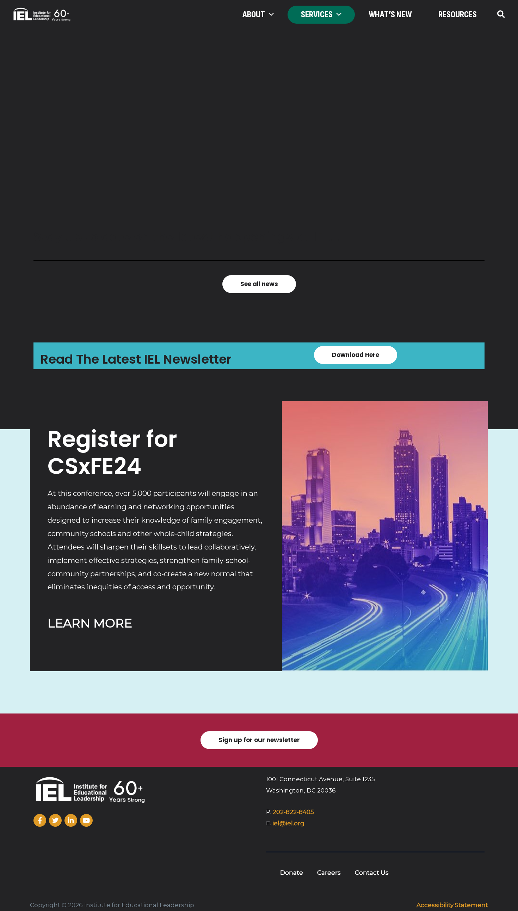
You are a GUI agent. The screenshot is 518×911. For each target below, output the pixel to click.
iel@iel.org (288, 823)
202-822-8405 (293, 811)
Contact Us (372, 872)
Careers (329, 872)
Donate (291, 872)
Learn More (90, 623)
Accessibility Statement (452, 905)
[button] (269, 14)
